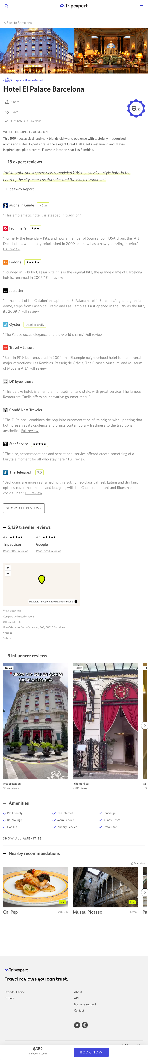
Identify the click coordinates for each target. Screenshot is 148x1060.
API (76, 998)
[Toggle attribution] (76, 601)
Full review (11, 249)
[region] (41, 584)
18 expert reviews (25, 161)
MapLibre (34, 601)
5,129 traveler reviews (29, 527)
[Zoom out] (8, 573)
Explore (9, 998)
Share (15, 102)
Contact (79, 1010)
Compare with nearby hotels (18, 616)
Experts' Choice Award (28, 80)
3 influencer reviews (27, 655)
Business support (85, 1004)
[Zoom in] (8, 568)
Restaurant (110, 827)
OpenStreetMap (51, 601)
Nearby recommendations (34, 853)
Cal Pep (10, 912)
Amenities (18, 803)
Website (7, 632)
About (78, 992)
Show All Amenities (22, 838)
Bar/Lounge (14, 820)
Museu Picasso (87, 912)
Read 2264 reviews (48, 551)
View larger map (12, 610)
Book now (91, 1052)
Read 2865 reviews (15, 551)
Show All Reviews (23, 508)
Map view (139, 863)
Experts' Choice (15, 992)
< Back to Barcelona (18, 23)
